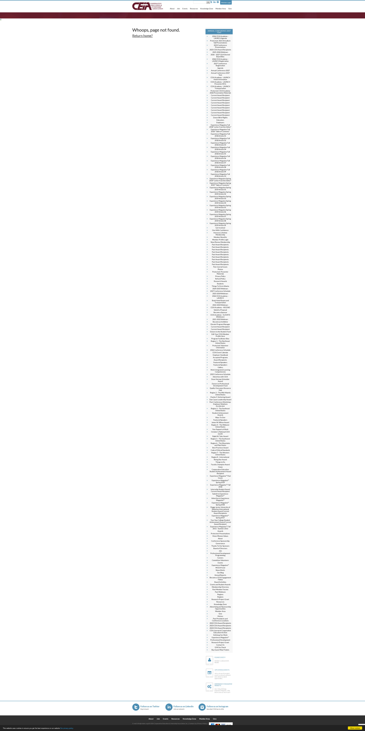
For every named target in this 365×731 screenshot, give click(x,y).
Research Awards (220, 281)
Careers (220, 558)
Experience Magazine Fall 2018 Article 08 (220, 166)
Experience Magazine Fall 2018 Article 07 (220, 162)
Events (185, 9)
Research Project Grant (220, 599)
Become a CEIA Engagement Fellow (220, 578)
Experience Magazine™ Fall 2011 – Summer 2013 (220, 528)
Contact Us (220, 645)
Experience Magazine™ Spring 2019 (220, 481)
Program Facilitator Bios (220, 339)
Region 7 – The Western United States (220, 454)
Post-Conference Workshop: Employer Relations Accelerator (220, 404)
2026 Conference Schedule (220, 350)
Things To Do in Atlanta (220, 286)
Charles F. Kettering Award (220, 397)
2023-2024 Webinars (220, 293)
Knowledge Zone (206, 9)
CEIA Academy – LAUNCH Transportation (220, 87)
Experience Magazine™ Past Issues (220, 477)
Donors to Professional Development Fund (220, 385)
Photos (220, 269)
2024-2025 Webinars (220, 289)
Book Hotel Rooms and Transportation (220, 301)
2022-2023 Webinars (220, 305)
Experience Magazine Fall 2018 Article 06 (220, 157)
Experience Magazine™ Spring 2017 (220, 517)
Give (230, 9)
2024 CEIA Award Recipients (220, 628)
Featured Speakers (220, 362)
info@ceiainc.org (143, 723)
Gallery (220, 367)
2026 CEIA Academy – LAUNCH (220, 297)
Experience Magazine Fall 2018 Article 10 (220, 175)
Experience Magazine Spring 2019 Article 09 (220, 224)
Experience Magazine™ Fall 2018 (220, 486)
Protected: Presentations (220, 533)
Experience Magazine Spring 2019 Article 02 (220, 193)
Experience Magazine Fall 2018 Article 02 (220, 139)
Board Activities (220, 582)
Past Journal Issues (220, 267)
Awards (220, 531)
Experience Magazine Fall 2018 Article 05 (220, 153)
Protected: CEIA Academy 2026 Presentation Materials (220, 92)
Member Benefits (220, 237)
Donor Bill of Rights (220, 117)
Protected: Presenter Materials (220, 273)
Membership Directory (220, 587)
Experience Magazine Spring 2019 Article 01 (220, 188)
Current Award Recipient (220, 95)
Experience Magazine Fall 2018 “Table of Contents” (220, 130)
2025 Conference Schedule (220, 374)
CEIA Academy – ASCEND (220, 307)
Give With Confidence (220, 230)
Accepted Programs (220, 357)
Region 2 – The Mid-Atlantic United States (220, 394)
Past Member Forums (220, 589)
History (220, 616)
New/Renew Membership (220, 242)
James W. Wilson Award (220, 422)
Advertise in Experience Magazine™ (220, 499)
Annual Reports (220, 575)
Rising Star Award (220, 459)
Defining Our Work (220, 635)
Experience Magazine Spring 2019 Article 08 (220, 220)
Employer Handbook (220, 355)
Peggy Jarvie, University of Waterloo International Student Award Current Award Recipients (220, 510)
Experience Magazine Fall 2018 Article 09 (220, 171)
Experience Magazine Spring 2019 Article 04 (220, 202)
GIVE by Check (220, 647)
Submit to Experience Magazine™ (220, 495)
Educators (220, 120)
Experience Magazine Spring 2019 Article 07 (220, 215)
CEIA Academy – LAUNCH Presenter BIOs (220, 83)
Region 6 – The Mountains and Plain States (220, 444)
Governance (220, 543)
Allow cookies (355, 728)
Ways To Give (220, 417)
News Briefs (220, 570)
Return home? (142, 36)
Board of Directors (220, 548)
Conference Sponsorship (220, 541)
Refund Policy (220, 279)
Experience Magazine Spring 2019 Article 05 (220, 206)
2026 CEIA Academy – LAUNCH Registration (220, 60)
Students (220, 284)
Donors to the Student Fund (220, 332)
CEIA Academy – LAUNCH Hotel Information (220, 78)
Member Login (226, 2)
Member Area (220, 9)
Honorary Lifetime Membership (220, 234)
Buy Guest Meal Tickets (220, 650)
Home (220, 467)
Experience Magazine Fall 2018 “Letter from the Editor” (220, 126)
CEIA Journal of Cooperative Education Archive (220, 631)
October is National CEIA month (220, 433)
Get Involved (220, 228)
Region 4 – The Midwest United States (220, 426)
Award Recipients (220, 360)
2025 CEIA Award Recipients (220, 50)
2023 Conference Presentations (220, 46)
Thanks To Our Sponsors (220, 546)
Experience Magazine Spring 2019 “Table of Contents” (220, 184)
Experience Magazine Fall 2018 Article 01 (220, 135)
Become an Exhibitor (220, 322)
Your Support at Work (220, 429)
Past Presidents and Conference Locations (220, 620)
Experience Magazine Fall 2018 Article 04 (220, 148)
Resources (194, 9)
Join (178, 9)
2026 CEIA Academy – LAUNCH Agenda (220, 37)
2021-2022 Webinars (220, 319)
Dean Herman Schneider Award (220, 380)
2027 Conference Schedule (220, 291)
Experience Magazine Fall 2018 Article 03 (220, 144)
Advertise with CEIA (220, 377)
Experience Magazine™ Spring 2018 (220, 504)
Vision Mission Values (220, 536)
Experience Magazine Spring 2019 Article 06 (220, 211)
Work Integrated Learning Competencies (220, 371)
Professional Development (220, 640)
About (172, 9)
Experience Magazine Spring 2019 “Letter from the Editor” (220, 180)
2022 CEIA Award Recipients (220, 623)
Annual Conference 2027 (220, 70)
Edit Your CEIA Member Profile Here (220, 335)
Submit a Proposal (220, 310)
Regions (220, 594)
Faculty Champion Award (220, 464)
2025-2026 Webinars (220, 52)
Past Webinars (220, 592)
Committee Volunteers (220, 560)
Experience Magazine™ (220, 565)
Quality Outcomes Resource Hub (220, 389)
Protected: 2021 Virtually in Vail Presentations (220, 42)
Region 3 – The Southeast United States (220, 409)
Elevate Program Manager (220, 324)
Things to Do (220, 462)
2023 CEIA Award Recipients (220, 626)
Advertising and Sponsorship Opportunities (220, 608)
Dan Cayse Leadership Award (220, 399)
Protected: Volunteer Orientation (220, 346)
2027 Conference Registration (220, 64)
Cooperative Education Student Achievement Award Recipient (220, 471)
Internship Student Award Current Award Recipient (220, 490)
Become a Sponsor (220, 312)
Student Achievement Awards (220, 414)
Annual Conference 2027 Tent (220, 74)
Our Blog (220, 573)
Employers (220, 122)
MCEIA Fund (220, 568)
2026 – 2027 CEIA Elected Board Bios (220, 56)
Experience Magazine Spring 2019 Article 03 (220, 197)
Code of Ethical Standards (220, 450)
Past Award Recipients (220, 245)
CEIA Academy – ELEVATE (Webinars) (220, 316)
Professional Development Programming (220, 554)
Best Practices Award (220, 448)
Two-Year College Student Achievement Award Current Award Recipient (220, 522)
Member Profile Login (220, 240)
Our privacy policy (66, 728)
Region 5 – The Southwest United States (220, 440)
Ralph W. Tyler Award (220, 436)
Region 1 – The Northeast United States (220, 342)
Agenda (220, 68)
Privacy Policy (220, 276)
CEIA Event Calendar (220, 352)
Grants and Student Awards (220, 584)
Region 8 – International (220, 457)
